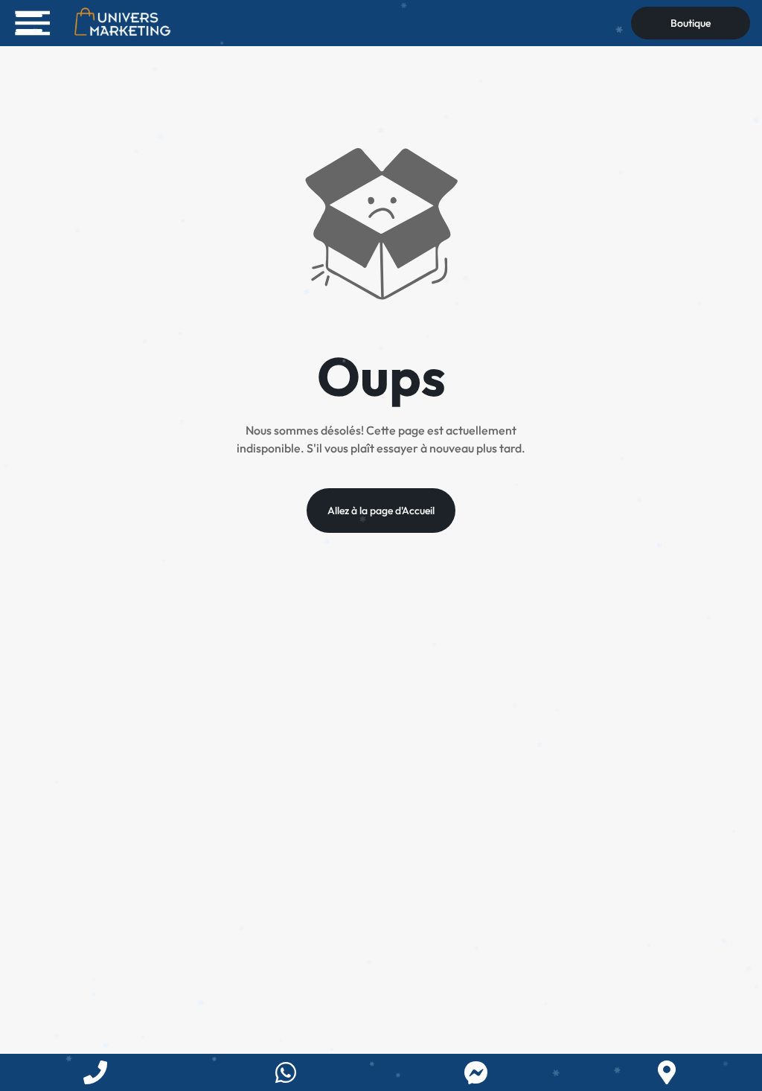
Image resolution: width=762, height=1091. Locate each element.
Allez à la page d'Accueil (381, 510)
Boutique (690, 23)
